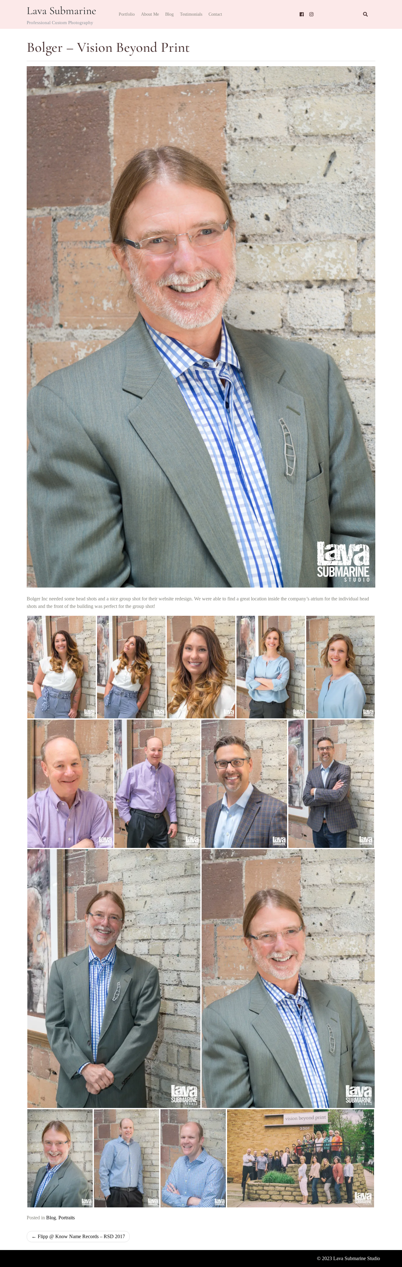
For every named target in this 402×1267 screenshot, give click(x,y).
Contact (215, 14)
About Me (150, 14)
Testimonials (191, 14)
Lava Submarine (61, 10)
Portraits (66, 1217)
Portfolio (127, 14)
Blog (169, 14)
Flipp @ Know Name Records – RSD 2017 (81, 1236)
